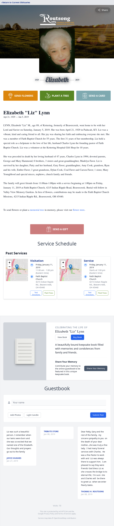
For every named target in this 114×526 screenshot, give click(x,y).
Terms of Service (64, 514)
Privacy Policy (49, 514)
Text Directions (36, 293)
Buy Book (77, 337)
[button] (17, 267)
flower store (79, 209)
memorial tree (37, 209)
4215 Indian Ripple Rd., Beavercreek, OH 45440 (44, 285)
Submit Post (98, 415)
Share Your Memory (96, 368)
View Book (62, 337)
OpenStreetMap (60, 518)
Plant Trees (48, 293)
